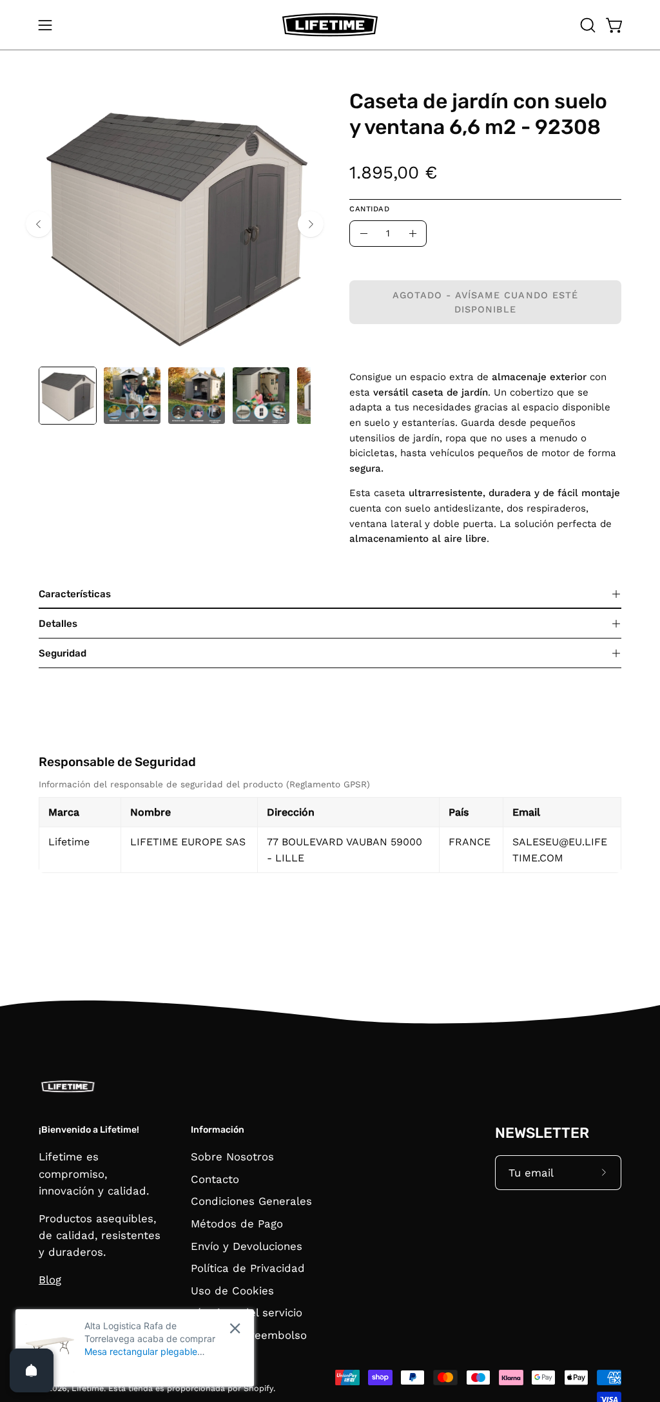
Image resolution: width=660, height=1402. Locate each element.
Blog (50, 1279)
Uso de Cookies (232, 1290)
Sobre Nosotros (232, 1156)
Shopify (258, 1388)
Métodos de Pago (237, 1223)
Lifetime (88, 1388)
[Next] (311, 224)
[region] (330, 825)
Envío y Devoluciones (246, 1246)
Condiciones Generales (251, 1201)
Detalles (58, 623)
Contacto (215, 1179)
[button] (587, 25)
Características (75, 594)
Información (217, 1129)
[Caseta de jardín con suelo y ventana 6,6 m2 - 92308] (68, 396)
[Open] (31, 1370)
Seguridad (62, 653)
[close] (235, 1328)
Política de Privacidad (248, 1268)
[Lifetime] (330, 25)
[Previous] (39, 224)
